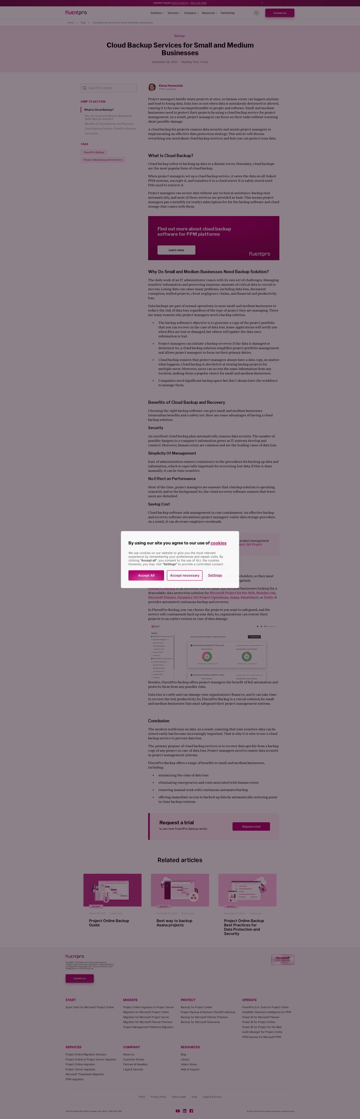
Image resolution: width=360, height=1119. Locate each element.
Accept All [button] (146, 575)
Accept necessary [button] (184, 575)
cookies (218, 542)
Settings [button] (215, 575)
